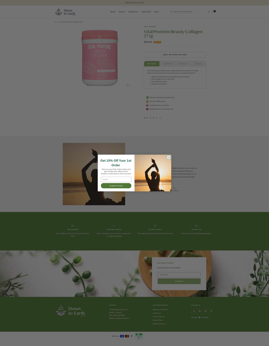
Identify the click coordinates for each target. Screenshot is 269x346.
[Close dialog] (168, 157)
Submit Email (116, 185)
